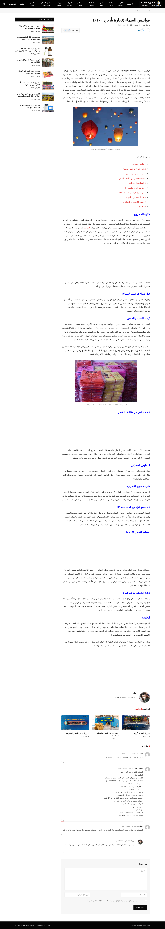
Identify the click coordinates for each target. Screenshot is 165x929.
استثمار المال (79, 3)
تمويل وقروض (69, 3)
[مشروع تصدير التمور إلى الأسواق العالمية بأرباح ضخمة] (48, 74)
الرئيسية (130, 4)
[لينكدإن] (139, 30)
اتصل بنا (17, 925)
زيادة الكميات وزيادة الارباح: (133, 202)
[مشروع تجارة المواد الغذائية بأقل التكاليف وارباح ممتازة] (48, 85)
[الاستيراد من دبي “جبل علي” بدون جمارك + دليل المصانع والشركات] (48, 97)
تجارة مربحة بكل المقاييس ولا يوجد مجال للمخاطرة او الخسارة (28, 38)
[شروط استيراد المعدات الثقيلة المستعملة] (105, 722)
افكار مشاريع (120, 3)
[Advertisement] (105, 52)
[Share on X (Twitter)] (143, 30)
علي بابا (87, 227)
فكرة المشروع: (138, 164)
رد (63, 762)
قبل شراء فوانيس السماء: (134, 168)
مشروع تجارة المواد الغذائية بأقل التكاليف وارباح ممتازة (29, 83)
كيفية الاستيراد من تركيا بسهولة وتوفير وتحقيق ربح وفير (29, 27)
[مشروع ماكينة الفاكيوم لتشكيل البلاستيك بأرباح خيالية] (48, 108)
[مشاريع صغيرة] (150, 4)
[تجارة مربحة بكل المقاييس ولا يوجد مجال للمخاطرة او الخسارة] (48, 40)
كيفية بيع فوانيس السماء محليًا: (132, 192)
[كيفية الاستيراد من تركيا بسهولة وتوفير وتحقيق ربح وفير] (48, 28)
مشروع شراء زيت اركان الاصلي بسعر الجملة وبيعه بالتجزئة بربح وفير (28, 49)
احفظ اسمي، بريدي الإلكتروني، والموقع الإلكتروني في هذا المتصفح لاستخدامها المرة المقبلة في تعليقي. (110, 900)
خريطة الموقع (41, 925)
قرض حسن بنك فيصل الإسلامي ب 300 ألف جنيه (28, 61)
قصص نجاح (32, 3)
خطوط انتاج (100, 3)
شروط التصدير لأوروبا (142, 733)
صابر (144, 25)
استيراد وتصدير (91, 3)
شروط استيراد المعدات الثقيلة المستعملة (108, 734)
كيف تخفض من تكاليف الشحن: (132, 178)
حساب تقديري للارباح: (136, 197)
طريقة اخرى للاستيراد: (135, 187)
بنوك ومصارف (58, 3)
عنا (49, 925)
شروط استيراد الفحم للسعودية (77, 733)
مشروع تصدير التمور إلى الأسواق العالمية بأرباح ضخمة (29, 72)
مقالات (22, 4)
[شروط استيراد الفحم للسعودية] (75, 722)
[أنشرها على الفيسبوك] (148, 30)
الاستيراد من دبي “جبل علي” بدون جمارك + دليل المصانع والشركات (28, 95)
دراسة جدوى (111, 3)
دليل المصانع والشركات (45, 3)
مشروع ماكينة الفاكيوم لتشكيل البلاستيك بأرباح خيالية (30, 106)
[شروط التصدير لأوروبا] (136, 722)
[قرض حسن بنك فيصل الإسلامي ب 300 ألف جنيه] (48, 62)
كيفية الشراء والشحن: (136, 173)
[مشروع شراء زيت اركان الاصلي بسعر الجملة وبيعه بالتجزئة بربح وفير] (48, 51)
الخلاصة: (141, 206)
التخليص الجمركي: (137, 183)
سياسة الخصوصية (28, 925)
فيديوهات (12, 4)
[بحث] (4, 4)
